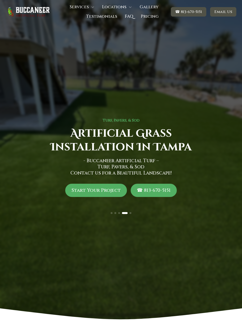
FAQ (129, 16)
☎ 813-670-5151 (188, 11)
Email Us (223, 11)
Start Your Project (96, 190)
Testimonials (101, 16)
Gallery (149, 7)
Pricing (150, 16)
